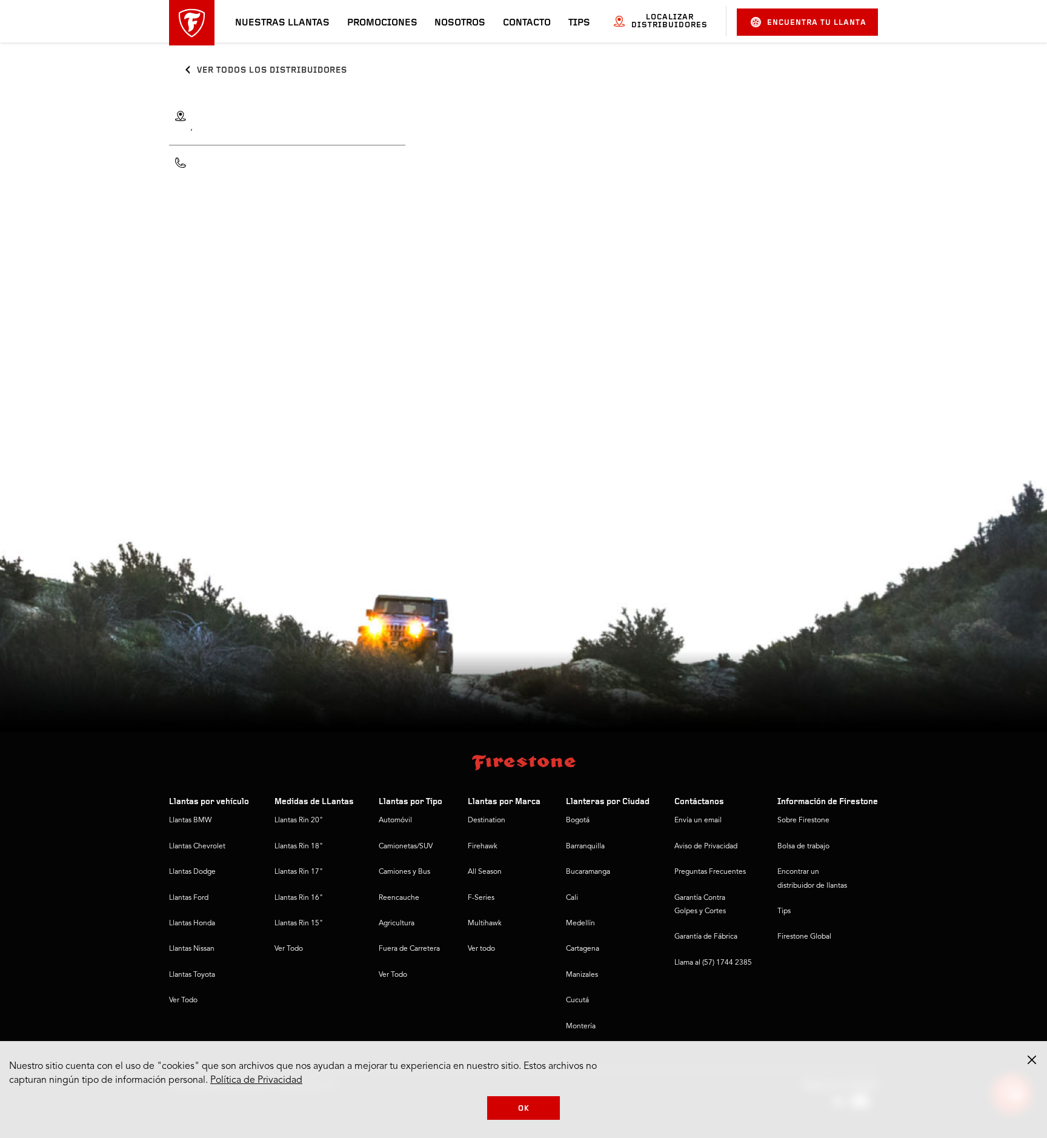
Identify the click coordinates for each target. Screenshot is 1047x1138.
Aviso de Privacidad (705, 846)
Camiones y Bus (404, 872)
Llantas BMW (190, 820)
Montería (581, 1026)
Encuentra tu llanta (816, 23)
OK (524, 1109)
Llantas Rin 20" (298, 820)
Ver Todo (183, 1000)
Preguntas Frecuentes (710, 872)
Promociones (382, 23)
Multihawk (485, 923)
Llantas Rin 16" (298, 898)
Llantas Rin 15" (298, 923)
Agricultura (396, 923)
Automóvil (395, 820)
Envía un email (698, 820)
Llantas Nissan (191, 949)
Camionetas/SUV (406, 846)
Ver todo (481, 949)
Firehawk (482, 846)
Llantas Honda (192, 923)
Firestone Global (804, 936)
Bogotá (578, 820)
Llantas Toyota (192, 975)
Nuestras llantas (282, 23)
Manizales (582, 975)
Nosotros (459, 23)
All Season (485, 872)
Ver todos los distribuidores (272, 70)
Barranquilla (585, 846)
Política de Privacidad (256, 1080)
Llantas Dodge (192, 872)
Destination (486, 820)
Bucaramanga (588, 872)
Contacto (527, 23)
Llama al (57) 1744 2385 (713, 963)
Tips (579, 23)
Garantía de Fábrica (705, 936)
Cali (572, 898)
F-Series (481, 898)
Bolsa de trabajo (803, 846)
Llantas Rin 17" (298, 872)
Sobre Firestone (803, 820)
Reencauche (399, 898)
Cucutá (577, 1000)
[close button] (1032, 1060)
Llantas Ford (188, 898)
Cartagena (582, 949)
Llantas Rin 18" (298, 846)
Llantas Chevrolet (197, 846)
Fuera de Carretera (409, 949)
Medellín (580, 923)
